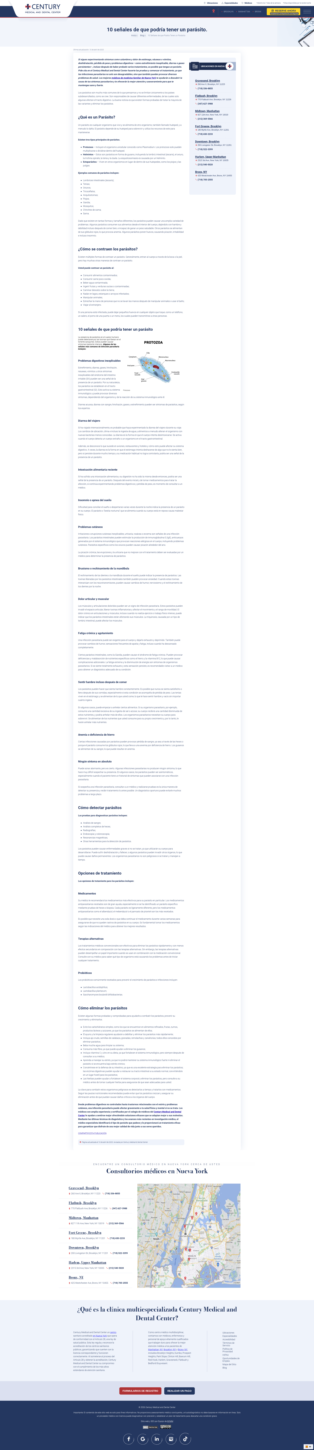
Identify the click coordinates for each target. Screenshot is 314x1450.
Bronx (258, 11)
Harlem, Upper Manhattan (210, 156)
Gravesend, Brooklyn (207, 80)
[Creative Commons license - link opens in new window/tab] (165, 1427)
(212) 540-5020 (205, 164)
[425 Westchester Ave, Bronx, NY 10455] (197, 1215)
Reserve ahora (284, 12)
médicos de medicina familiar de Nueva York (133, 78)
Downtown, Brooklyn (207, 141)
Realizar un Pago (179, 1391)
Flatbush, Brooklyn (206, 95)
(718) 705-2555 (205, 179)
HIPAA (225, 1355)
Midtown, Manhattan (207, 111)
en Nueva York (100, 1335)
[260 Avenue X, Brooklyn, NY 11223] (186, 1280)
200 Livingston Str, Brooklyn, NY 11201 (215, 145)
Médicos (248, 3)
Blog (142, 35)
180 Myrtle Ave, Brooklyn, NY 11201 (213, 130)
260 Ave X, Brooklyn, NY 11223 (211, 84)
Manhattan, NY (155, 1349)
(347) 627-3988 (205, 103)
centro (113, 1332)
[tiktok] (185, 1439)
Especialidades (231, 3)
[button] (308, 1446)
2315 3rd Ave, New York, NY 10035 (213, 160)
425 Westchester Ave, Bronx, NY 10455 (215, 176)
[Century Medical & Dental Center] (42, 11)
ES (310, 1447)
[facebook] (129, 1439)
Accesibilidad (228, 1339)
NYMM (170, 1421)
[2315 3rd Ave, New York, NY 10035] (193, 1219)
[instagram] (171, 1439)
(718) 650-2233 (205, 134)
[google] (143, 1439)
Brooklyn (228, 11)
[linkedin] (157, 1439)
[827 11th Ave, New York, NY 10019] (186, 1228)
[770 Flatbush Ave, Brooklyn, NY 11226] (190, 1261)
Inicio (133, 35)
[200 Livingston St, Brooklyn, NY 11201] (187, 1250)
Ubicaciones (212, 3)
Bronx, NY (201, 172)
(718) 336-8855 (205, 88)
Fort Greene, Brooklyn (208, 126)
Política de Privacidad (227, 1350)
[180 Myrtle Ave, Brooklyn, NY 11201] (191, 1251)
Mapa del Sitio (229, 1364)
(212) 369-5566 (205, 119)
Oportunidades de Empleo (231, 1359)
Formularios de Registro (140, 1391)
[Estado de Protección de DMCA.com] (150, 1427)
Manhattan (244, 11)
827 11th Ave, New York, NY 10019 (213, 115)
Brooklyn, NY (170, 1349)
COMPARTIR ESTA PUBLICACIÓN (92, 1133)
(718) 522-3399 (205, 149)
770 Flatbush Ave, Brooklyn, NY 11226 (214, 99)
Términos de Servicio (228, 1344)
